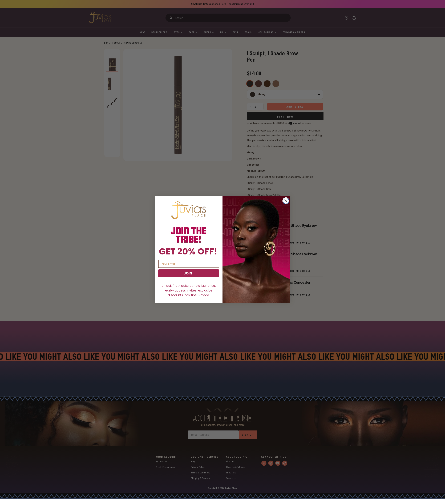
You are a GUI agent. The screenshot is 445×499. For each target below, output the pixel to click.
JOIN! (188, 273)
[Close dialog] (286, 201)
